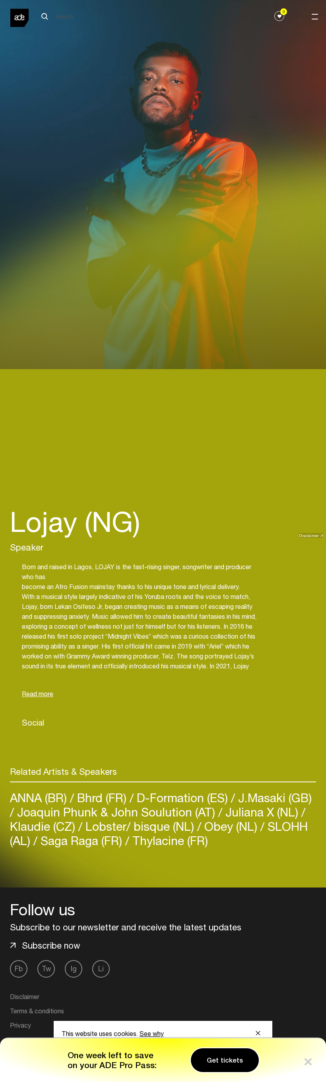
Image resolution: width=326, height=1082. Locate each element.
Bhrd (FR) (102, 798)
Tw (46, 969)
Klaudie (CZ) (44, 826)
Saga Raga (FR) (81, 840)
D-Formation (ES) (182, 798)
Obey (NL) (230, 826)
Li (101, 969)
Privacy (20, 1025)
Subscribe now (51, 945)
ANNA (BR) (40, 798)
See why (152, 1033)
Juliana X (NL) (261, 812)
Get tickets (225, 1060)
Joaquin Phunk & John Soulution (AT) (116, 812)
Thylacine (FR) (168, 840)
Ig (74, 969)
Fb (19, 969)
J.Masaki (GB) (273, 798)
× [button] (308, 1060)
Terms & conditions (37, 1011)
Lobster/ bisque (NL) (139, 826)
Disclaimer (309, 535)
